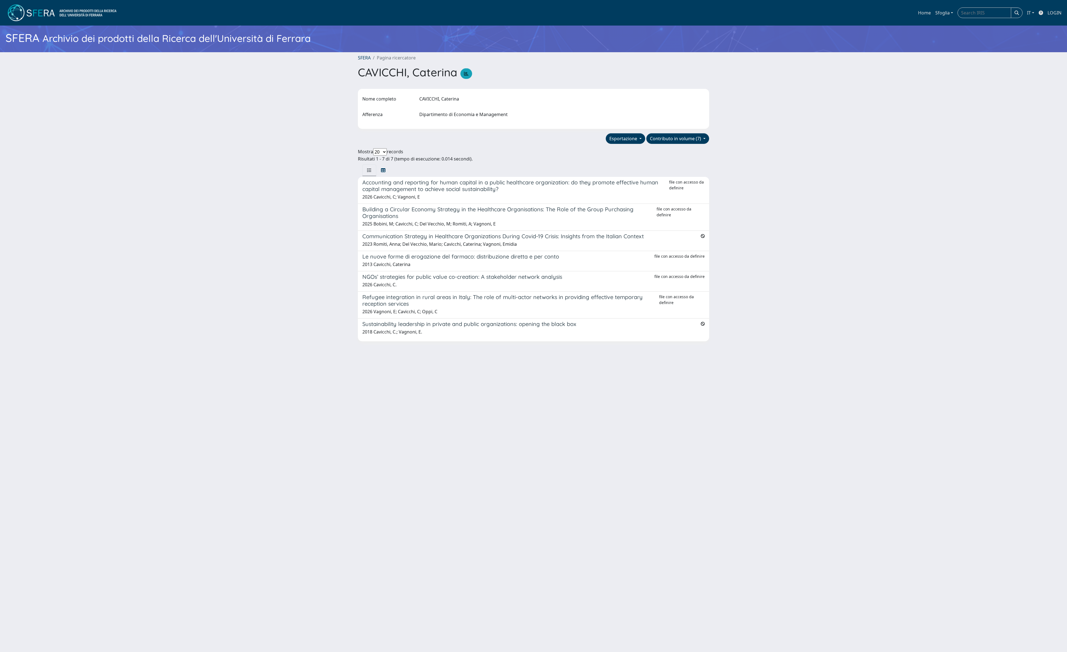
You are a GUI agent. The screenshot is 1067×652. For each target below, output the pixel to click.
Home (924, 13)
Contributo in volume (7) (676, 139)
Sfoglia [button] (942, 13)
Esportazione (623, 139)
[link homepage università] (62, 12)
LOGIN (1054, 13)
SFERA (364, 58)
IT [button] (1029, 13)
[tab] (369, 170)
